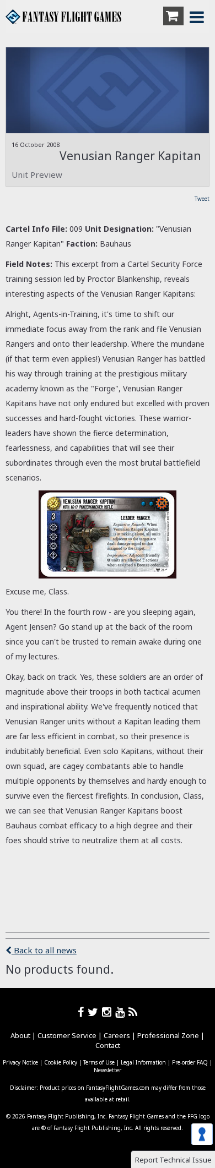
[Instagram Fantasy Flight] (108, 1012)
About (20, 1035)
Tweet (202, 199)
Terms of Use (99, 1062)
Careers (117, 1035)
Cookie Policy (60, 1062)
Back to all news (44, 950)
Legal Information (143, 1062)
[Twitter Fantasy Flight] (95, 1012)
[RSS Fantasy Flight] (133, 1012)
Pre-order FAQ (190, 1062)
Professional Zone (168, 1035)
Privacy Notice (20, 1062)
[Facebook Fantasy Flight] (83, 1012)
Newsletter (107, 1070)
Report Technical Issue (173, 1160)
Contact (107, 1045)
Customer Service (66, 1035)
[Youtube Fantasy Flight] (121, 1012)
